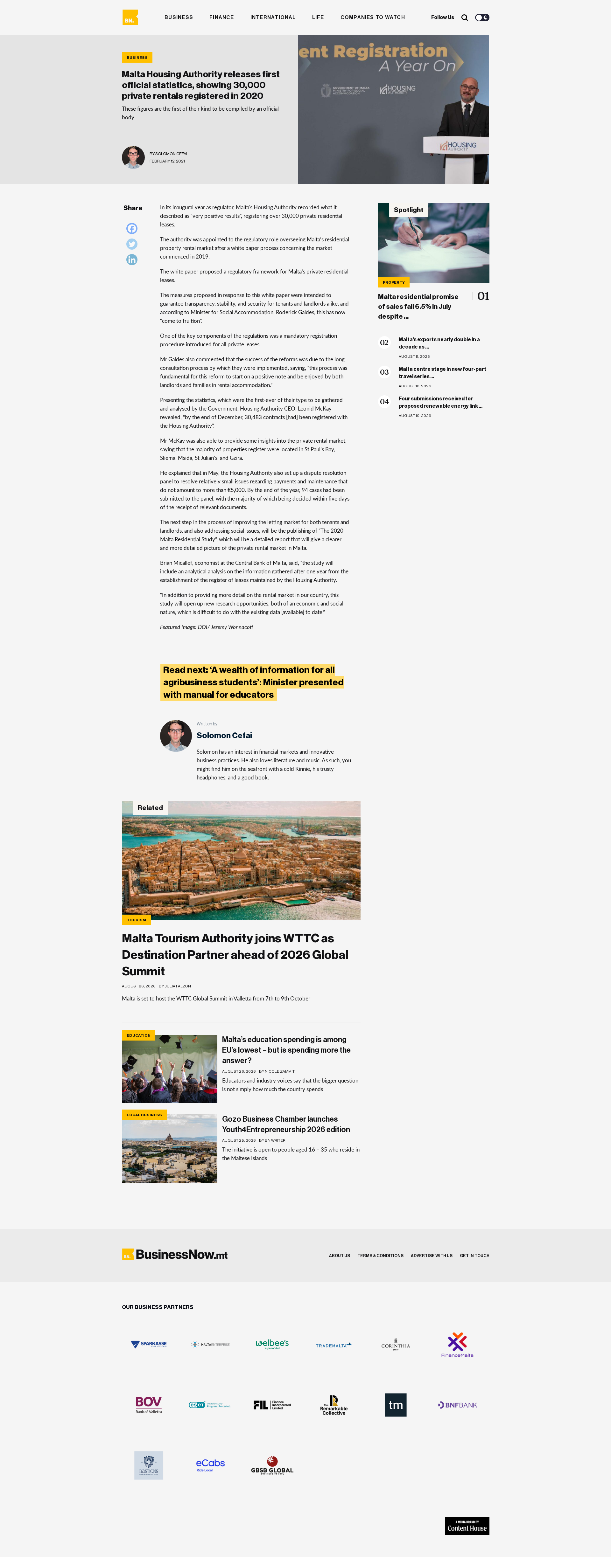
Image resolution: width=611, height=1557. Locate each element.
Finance (221, 17)
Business (179, 17)
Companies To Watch (373, 17)
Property (394, 282)
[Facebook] (133, 230)
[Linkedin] (133, 261)
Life (318, 17)
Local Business (144, 1115)
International (273, 17)
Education (139, 1035)
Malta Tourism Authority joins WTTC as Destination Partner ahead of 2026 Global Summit (235, 955)
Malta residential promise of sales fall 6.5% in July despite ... (418, 307)
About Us (339, 1256)
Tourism (136, 920)
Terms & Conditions (380, 1256)
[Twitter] (133, 246)
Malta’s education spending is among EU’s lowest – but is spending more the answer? (286, 1050)
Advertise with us (432, 1256)
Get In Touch (474, 1256)
